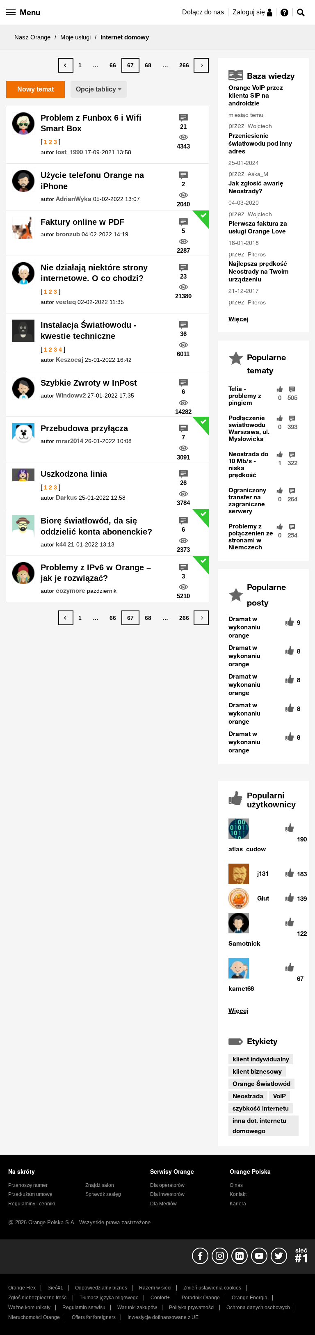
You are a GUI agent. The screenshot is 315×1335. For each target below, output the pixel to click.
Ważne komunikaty (29, 1307)
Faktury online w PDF (82, 221)
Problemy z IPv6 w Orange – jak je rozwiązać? (96, 573)
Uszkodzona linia (74, 473)
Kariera (238, 1204)
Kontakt (238, 1194)
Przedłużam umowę (30, 1194)
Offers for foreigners (94, 1317)
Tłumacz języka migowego (109, 1298)
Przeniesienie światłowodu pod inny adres (260, 143)
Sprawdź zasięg (103, 1194)
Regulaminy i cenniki (31, 1204)
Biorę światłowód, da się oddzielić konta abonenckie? (96, 526)
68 (148, 65)
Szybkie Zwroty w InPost (89, 382)
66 (113, 65)
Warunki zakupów (137, 1307)
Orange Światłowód (261, 1083)
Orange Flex (22, 1288)
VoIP (279, 1096)
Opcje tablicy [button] (96, 89)
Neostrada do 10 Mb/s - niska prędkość (248, 464)
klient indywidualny (261, 1059)
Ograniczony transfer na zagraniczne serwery (247, 500)
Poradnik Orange (201, 1298)
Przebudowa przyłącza (84, 428)
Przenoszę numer (28, 1185)
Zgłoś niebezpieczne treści (38, 1298)
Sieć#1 (55, 1288)
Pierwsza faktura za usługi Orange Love (257, 227)
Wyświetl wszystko (238, 319)
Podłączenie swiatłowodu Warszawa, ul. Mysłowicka (248, 428)
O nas (236, 1185)
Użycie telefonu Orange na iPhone (92, 181)
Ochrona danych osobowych (258, 1307)
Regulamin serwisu (83, 1307)
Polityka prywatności (192, 1307)
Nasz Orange (32, 37)
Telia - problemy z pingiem (244, 395)
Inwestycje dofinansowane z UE (163, 1317)
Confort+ (160, 1298)
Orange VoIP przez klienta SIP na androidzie (255, 95)
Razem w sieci (155, 1288)
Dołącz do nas (203, 12)
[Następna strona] (201, 65)
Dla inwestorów (167, 1194)
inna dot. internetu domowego (259, 1125)
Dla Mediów (163, 1204)
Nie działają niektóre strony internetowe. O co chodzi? (94, 273)
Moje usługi (75, 37)
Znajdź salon (99, 1185)
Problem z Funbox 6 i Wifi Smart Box (91, 123)
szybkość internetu (261, 1108)
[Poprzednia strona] (65, 65)
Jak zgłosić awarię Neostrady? (255, 186)
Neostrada (248, 1096)
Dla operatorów (167, 1185)
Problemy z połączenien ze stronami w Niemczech (250, 536)
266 (184, 65)
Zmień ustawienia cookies (212, 1288)
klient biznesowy (257, 1071)
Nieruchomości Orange (34, 1317)
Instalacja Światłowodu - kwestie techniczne (89, 330)
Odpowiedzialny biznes (101, 1288)
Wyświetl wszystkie (263, 1010)
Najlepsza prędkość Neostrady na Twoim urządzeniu (258, 271)
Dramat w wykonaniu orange (244, 627)
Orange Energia (249, 1298)
